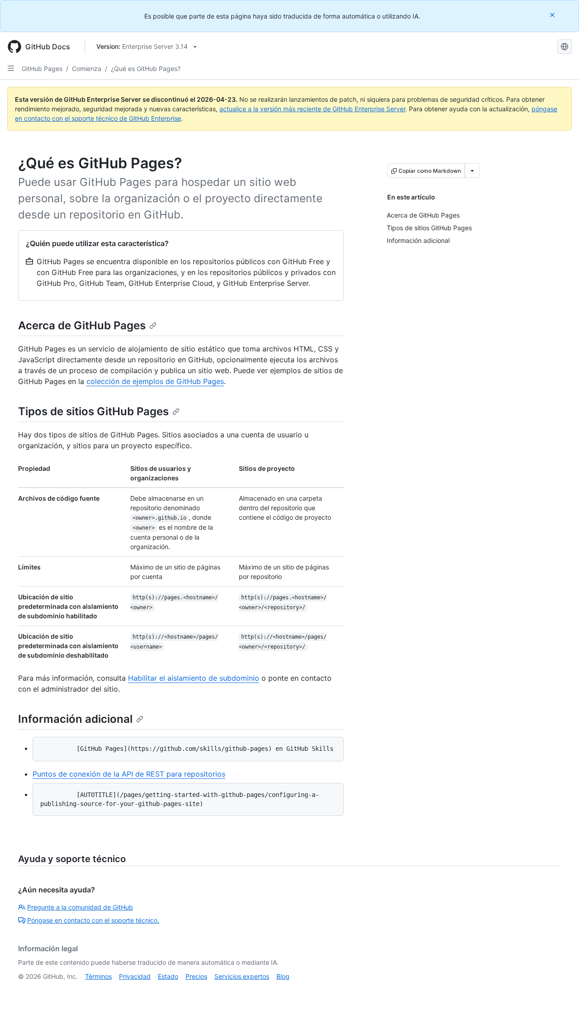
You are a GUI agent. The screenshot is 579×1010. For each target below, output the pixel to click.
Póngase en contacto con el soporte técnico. (93, 920)
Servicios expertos (241, 976)
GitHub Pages (42, 68)
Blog (283, 976)
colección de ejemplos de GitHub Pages (155, 381)
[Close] (553, 14)
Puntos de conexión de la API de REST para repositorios (129, 773)
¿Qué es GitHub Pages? (145, 68)
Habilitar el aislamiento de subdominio (193, 678)
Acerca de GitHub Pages (82, 325)
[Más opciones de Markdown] (472, 170)
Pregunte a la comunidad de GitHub (80, 907)
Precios (196, 976)
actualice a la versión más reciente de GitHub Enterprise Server (312, 109)
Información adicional (75, 718)
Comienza (86, 68)
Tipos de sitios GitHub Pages (93, 411)
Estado (168, 976)
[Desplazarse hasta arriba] (559, 990)
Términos (98, 976)
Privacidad (135, 976)
